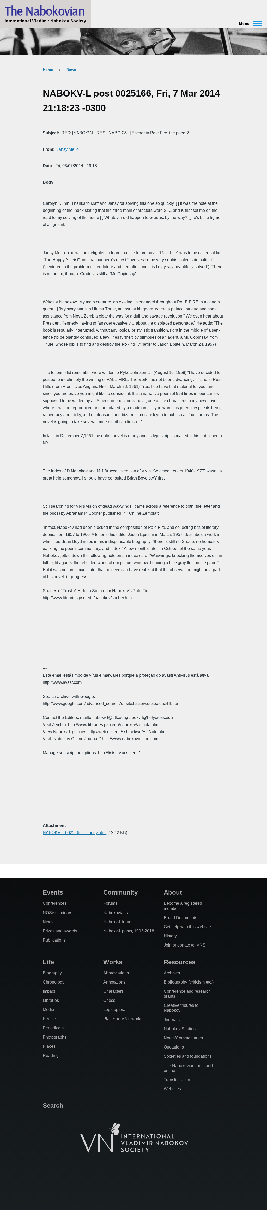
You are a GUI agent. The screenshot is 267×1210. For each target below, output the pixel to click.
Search (53, 1105)
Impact (49, 991)
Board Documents (180, 917)
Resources (179, 962)
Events (53, 892)
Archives (172, 973)
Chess (109, 1000)
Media (48, 1009)
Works (112, 962)
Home (48, 70)
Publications (54, 940)
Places (49, 1046)
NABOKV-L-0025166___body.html (74, 832)
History (170, 936)
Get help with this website (187, 927)
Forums (110, 903)
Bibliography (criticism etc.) (189, 982)
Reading (51, 1055)
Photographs (54, 1037)
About (173, 892)
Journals (172, 1019)
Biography (52, 973)
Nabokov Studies (180, 1029)
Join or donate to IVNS (184, 945)
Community (120, 892)
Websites (172, 1089)
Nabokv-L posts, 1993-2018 (128, 931)
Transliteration (177, 1079)
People (49, 1018)
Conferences (54, 903)
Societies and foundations (188, 1056)
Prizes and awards (60, 931)
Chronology (53, 982)
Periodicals (53, 1028)
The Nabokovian (44, 11)
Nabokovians (115, 913)
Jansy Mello (68, 149)
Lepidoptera (114, 1009)
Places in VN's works (122, 1018)
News (71, 70)
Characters (113, 991)
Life (48, 962)
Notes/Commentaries (183, 1038)
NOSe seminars (57, 913)
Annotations (114, 982)
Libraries (51, 1000)
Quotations (174, 1047)
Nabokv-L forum (117, 922)
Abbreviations (116, 973)
